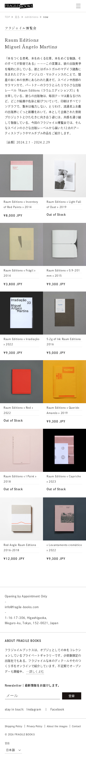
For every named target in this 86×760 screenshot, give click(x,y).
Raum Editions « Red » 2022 (18, 410)
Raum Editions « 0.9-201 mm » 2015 (63, 273)
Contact (76, 726)
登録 (72, 695)
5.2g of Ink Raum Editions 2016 (64, 342)
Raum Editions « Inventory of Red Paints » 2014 (21, 204)
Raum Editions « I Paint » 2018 (20, 479)
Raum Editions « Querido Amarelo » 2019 (63, 410)
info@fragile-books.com (22, 607)
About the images (57, 726)
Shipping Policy (13, 726)
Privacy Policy (34, 726)
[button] (78, 6)
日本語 (10, 750)
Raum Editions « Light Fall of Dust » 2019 (64, 204)
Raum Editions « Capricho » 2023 (64, 479)
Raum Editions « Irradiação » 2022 (21, 342)
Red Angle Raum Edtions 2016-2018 (20, 547)
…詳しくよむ (35, 671)
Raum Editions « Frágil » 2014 (19, 273)
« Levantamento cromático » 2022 (64, 547)
